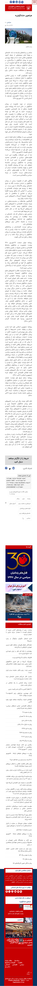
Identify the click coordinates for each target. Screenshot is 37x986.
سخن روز (7, 967)
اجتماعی (7, 965)
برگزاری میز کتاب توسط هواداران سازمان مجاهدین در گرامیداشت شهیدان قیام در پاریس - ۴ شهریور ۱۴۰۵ (19, 747)
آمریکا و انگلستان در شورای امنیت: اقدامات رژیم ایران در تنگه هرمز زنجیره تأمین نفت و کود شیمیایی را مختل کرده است (19, 800)
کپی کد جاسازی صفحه (24, 476)
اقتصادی (14, 965)
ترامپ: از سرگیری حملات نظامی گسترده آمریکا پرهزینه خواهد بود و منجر (15, 941)
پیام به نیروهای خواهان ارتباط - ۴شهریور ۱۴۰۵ (19, 835)
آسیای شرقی (12, 504)
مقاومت (20, 963)
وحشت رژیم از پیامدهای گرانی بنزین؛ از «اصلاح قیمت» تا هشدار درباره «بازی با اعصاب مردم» (19, 632)
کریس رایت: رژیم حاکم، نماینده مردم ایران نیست (19, 671)
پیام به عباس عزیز (27, 720)
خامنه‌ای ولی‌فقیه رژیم (24, 513)
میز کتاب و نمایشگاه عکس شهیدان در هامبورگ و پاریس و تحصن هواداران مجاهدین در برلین (19, 842)
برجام (18, 499)
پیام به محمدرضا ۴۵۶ (25, 733)
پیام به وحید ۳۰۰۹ (26, 737)
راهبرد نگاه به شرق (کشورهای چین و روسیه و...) (18, 493)
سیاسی (9, 22)
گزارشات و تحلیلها (10, 963)
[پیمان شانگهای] (18, 36)
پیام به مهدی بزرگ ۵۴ (25, 855)
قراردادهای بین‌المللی (25, 509)
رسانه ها (17, 961)
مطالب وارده (8, 961)
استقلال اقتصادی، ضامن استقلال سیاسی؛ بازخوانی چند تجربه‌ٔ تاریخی (19, 707)
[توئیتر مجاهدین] (14, 2)
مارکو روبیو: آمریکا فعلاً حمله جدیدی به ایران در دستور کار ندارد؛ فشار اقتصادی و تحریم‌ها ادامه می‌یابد (19, 817)
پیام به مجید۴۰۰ (27, 712)
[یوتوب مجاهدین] (16, 2)
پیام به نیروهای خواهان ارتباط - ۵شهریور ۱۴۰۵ (19, 754)
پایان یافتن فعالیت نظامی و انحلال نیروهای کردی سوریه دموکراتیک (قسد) (19, 765)
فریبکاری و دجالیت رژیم (24, 504)
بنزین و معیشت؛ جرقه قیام (24, 830)
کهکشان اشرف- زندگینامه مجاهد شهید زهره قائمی (19, 701)
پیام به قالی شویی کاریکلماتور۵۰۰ (22, 863)
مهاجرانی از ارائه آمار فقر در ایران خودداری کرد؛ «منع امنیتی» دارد (19, 652)
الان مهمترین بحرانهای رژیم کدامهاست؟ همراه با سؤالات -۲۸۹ (19, 694)
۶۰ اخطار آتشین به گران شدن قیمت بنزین (20, 689)
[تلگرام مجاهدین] (19, 2)
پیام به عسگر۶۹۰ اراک (25, 741)
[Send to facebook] (6, 468)
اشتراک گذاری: (27, 468)
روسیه (28, 499)
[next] (21, 940)
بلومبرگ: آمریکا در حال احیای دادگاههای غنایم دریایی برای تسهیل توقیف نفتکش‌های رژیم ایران (19, 664)
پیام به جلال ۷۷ (27, 859)
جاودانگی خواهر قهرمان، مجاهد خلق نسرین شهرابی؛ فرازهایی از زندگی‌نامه (19, 646)
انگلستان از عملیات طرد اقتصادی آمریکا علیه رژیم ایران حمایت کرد (19, 784)
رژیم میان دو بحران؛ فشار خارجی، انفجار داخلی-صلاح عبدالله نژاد (19, 850)
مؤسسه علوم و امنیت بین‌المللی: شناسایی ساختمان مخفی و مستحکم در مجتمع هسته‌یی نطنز (19, 808)
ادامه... (13, 882)
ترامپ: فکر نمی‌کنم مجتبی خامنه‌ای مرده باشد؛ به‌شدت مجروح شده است (19, 678)
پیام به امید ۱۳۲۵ (27, 728)
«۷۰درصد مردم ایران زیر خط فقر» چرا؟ (21, 760)
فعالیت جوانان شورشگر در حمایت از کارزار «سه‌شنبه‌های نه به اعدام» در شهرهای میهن (19, 824)
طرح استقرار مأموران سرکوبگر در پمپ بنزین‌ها (19, 640)
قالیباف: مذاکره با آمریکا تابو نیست (22, 658)
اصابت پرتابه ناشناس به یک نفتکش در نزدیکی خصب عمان (19, 684)
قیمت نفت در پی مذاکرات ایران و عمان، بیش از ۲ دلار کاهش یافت (19, 771)
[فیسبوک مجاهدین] (11, 2)
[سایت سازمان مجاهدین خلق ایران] (18, 7)
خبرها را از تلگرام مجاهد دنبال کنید (18, 460)
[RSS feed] (22, 2)
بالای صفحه (28, 973)
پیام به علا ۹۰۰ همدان (25, 716)
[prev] (21, 906)
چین (23, 499)
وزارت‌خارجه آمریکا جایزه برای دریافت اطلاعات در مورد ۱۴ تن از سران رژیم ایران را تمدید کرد (19, 777)
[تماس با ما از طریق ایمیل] (18, 891)
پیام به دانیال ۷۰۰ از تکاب (24, 724)
